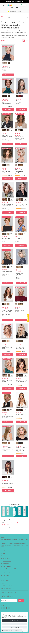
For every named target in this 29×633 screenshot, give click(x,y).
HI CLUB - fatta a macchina (19, 415)
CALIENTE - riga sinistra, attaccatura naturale (21, 205)
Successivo (20, 497)
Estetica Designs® (18, 139)
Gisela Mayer (4, 139)
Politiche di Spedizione (5, 578)
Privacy (2, 583)
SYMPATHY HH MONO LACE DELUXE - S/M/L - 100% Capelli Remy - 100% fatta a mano (7, 312)
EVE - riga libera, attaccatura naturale (19, 239)
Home (2, 16)
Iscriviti (20, 600)
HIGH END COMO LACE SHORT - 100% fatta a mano (21, 381)
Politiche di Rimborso (5, 580)
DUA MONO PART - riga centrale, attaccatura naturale (7, 206)
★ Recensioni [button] (27, 317)
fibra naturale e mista (15, 527)
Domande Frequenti (5, 575)
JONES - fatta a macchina (7, 416)
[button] (23, 5)
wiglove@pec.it (6, 563)
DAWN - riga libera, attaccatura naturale (19, 309)
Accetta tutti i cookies (14, 620)
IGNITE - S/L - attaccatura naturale (6, 103)
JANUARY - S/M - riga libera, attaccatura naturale (20, 171)
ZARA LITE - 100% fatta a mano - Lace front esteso (8, 448)
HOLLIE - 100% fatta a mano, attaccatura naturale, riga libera (7, 273)
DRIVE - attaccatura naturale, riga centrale (20, 101)
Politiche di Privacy (6, 630)
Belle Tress (18, 206)
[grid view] (23, 40)
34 (15, 497)
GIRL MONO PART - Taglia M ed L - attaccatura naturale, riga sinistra (21, 275)
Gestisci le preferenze (14, 627)
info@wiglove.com (7, 561)
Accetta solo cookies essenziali (14, 623)
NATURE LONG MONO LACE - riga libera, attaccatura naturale (21, 347)
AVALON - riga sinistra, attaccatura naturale (20, 137)
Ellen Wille (18, 103)
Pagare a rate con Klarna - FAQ (7, 588)
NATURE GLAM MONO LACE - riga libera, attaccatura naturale (21, 449)
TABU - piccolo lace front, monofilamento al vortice (7, 347)
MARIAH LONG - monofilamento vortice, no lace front (7, 483)
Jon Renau (4, 70)
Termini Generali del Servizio (6, 585)
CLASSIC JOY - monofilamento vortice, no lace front (7, 137)
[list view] (26, 40)
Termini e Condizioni (15, 630)
